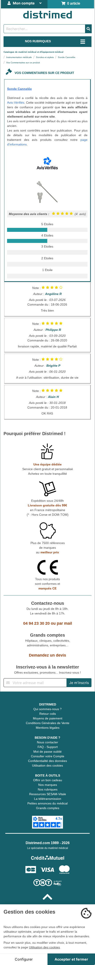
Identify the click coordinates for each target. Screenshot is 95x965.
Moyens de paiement (47, 718)
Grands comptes (47, 808)
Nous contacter (47, 742)
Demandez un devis (47, 655)
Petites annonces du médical (47, 803)
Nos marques (47, 785)
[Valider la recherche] (88, 28)
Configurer (24, 959)
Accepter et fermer (71, 959)
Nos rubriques (47, 789)
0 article (72, 3)
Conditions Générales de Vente (47, 723)
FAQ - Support (48, 747)
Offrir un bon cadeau (47, 780)
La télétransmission (47, 798)
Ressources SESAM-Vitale (47, 794)
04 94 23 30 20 (36, 623)
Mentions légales (47, 727)
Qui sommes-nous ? (47, 709)
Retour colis (47, 713)
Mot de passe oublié (47, 751)
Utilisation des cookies (47, 765)
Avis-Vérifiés (15, 102)
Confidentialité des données (47, 761)
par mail (64, 623)
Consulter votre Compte (47, 756)
